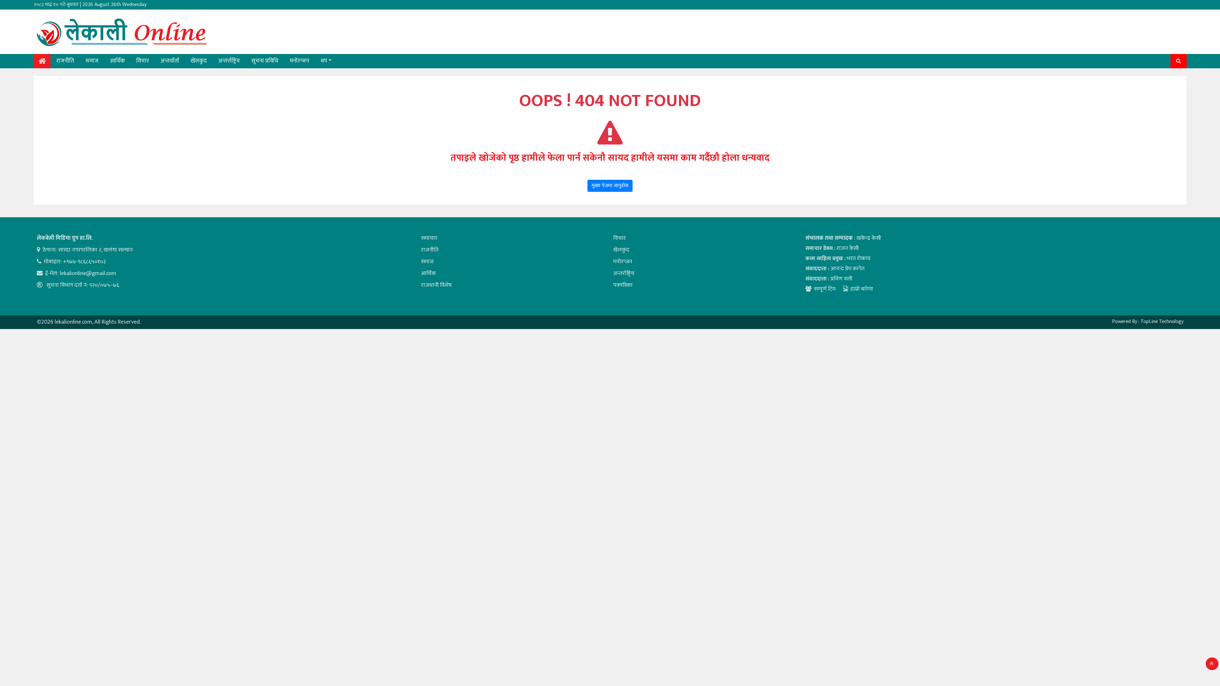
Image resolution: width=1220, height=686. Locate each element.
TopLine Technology (1162, 321)
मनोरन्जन (299, 61)
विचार (142, 61)
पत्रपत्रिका (623, 285)
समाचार (429, 238)
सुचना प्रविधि (264, 61)
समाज (91, 61)
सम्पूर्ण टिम (825, 289)
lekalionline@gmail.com (88, 273)
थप (324, 61)
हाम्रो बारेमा (862, 289)
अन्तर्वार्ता (169, 61)
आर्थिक (117, 61)
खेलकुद (199, 61)
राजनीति (65, 61)
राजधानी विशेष (436, 285)
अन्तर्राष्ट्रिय (229, 61)
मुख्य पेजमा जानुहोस (610, 185)
